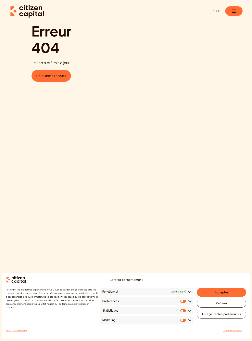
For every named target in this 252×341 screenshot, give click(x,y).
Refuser (221, 303)
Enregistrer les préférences (221, 314)
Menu (234, 11)
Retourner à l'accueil (51, 76)
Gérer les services (232, 330)
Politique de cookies (16, 330)
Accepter (221, 292)
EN (218, 11)
